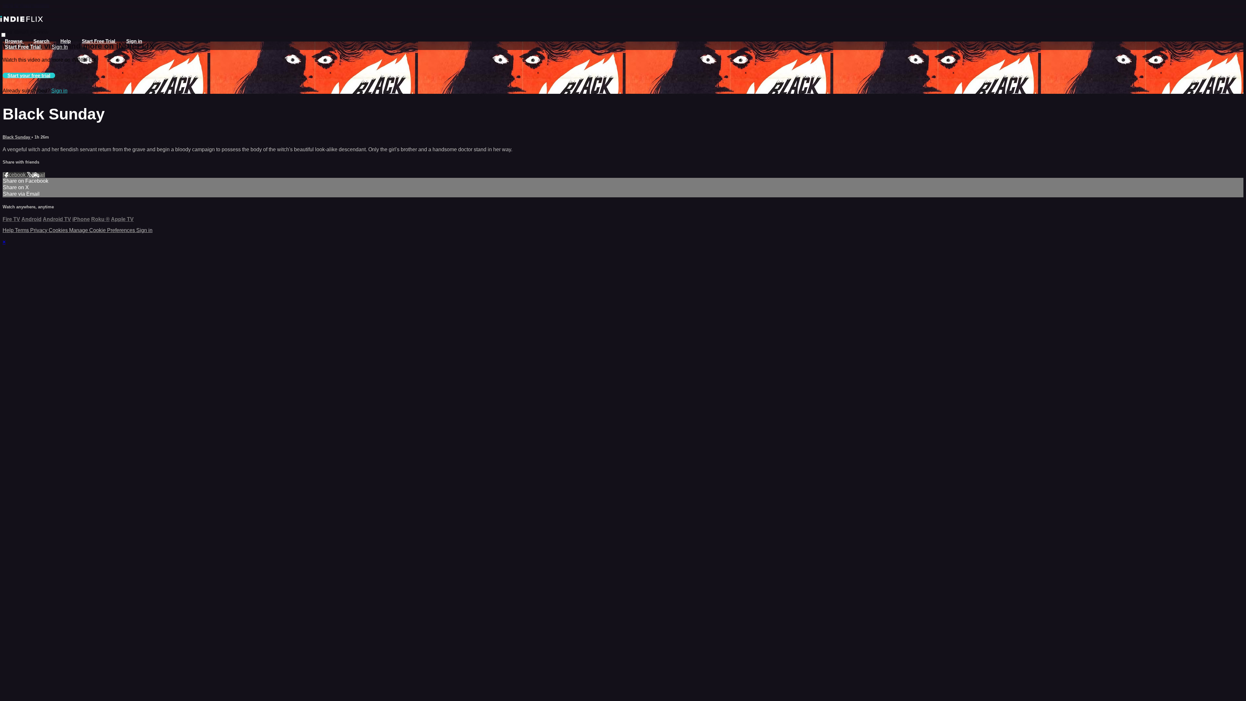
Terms (22, 230)
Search (42, 41)
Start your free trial (28, 75)
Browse (14, 41)
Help (65, 41)
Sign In (60, 47)
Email (38, 175)
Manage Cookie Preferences (102, 230)
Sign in (134, 41)
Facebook (15, 175)
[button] (3, 35)
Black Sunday (17, 137)
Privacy (39, 230)
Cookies (59, 230)
